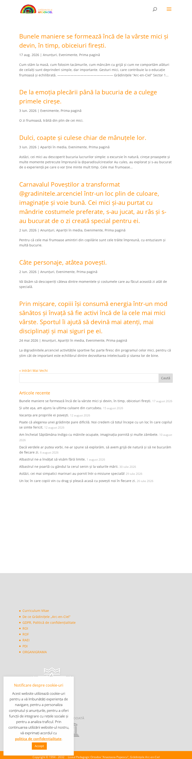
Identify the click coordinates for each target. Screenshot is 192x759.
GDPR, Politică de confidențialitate (49, 622)
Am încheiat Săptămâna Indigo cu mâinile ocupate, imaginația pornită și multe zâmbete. (88, 434)
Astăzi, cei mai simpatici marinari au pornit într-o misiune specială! (72, 473)
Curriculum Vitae (35, 610)
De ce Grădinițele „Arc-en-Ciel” (46, 616)
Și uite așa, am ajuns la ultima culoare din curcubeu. (60, 408)
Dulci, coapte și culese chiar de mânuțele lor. (82, 137)
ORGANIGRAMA (34, 652)
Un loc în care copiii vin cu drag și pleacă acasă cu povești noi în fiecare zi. (77, 481)
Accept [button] (39, 746)
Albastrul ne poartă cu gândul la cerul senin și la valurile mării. (68, 466)
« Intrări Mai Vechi (33, 370)
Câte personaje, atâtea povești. (63, 262)
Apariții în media (53, 147)
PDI (25, 646)
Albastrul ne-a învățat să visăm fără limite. (52, 459)
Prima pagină (89, 55)
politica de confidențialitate (38, 738)
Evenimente (68, 55)
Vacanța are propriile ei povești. (44, 415)
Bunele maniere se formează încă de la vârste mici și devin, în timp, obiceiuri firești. (85, 401)
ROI (25, 628)
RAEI (26, 640)
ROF (25, 634)
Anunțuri (50, 55)
